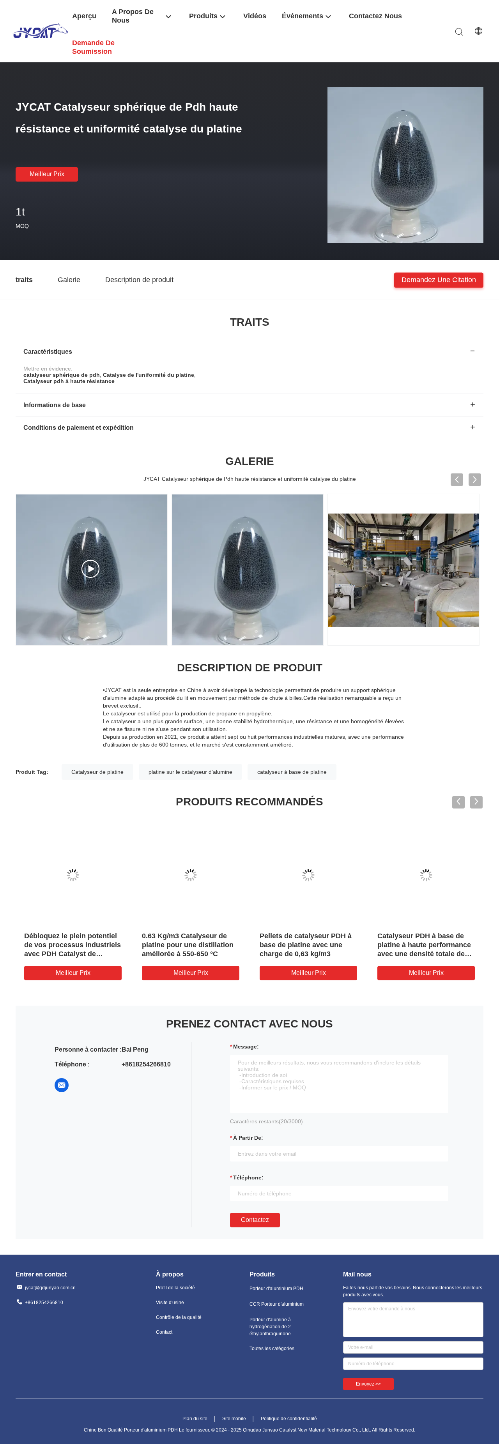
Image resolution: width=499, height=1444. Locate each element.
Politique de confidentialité (289, 1418)
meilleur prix (47, 174)
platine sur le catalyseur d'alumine (190, 772)
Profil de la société (175, 1287)
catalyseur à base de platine (292, 772)
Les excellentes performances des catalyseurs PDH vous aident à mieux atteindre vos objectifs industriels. (72, 954)
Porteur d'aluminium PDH (276, 1288)
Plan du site (194, 1418)
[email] (62, 1085)
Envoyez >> (368, 1384)
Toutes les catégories (272, 1348)
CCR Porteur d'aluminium (277, 1304)
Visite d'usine (170, 1302)
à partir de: (248, 1138)
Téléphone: (248, 1177)
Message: (246, 1046)
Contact (164, 1332)
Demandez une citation (439, 279)
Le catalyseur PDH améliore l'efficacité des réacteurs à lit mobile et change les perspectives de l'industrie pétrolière (307, 954)
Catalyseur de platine (97, 772)
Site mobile (234, 1418)
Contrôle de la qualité (179, 1317)
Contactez (255, 1219)
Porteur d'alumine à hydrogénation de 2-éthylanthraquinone (271, 1326)
